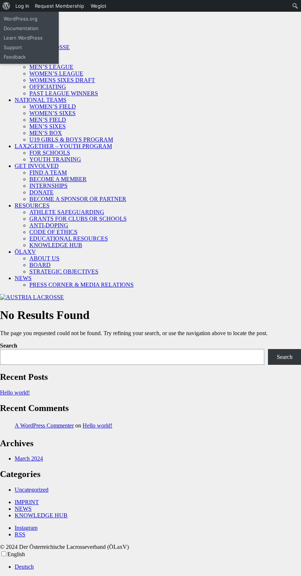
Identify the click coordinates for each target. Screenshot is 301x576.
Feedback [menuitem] (15, 57)
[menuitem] (6, 6)
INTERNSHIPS (48, 186)
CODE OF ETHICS (53, 232)
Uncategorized (31, 490)
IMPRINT (27, 502)
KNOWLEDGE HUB (55, 245)
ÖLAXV (25, 252)
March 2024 (29, 458)
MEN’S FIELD (47, 120)
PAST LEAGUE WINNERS (63, 93)
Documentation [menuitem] (21, 28)
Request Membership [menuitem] (59, 6)
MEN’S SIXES (47, 126)
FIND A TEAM (48, 172)
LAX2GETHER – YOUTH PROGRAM (63, 146)
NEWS (23, 278)
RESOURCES (32, 205)
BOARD (40, 265)
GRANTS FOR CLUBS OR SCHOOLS (78, 219)
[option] (158, 567)
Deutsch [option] (24, 567)
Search (8, 345)
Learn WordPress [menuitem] (23, 38)
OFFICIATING (47, 87)
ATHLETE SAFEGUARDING (66, 212)
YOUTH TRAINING (55, 159)
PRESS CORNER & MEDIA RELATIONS (81, 285)
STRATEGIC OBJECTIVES (63, 271)
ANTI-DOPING (48, 225)
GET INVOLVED (37, 166)
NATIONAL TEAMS (40, 100)
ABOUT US (44, 258)
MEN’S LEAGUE (51, 67)
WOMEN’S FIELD (52, 106)
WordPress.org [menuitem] (20, 19)
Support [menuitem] (13, 47)
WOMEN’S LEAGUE (56, 73)
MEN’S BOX (45, 133)
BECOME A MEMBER (58, 179)
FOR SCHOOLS (49, 153)
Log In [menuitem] (22, 6)
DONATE (41, 192)
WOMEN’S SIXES (52, 113)
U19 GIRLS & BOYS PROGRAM (71, 139)
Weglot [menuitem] (98, 6)
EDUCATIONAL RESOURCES (68, 238)
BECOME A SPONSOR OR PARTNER (77, 199)
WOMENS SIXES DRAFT (62, 80)
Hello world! (15, 392)
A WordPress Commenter (44, 425)
